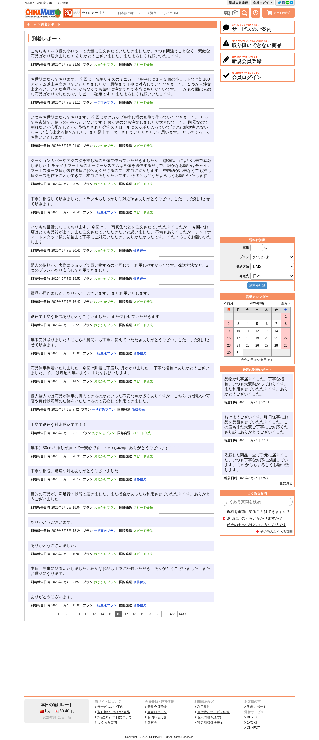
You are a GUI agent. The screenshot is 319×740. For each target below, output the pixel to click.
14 (102, 614)
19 (142, 614)
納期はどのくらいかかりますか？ (255, 518)
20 (150, 614)
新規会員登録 (238, 2)
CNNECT (253, 728)
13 (94, 614)
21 (158, 614)
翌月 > (286, 303)
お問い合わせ (157, 717)
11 (78, 614)
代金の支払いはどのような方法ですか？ (258, 525)
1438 (171, 614)
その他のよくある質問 (276, 531)
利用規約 (203, 707)
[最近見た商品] (255, 13)
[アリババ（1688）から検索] (76, 13)
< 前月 (228, 303)
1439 (182, 614)
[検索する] (244, 13)
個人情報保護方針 (210, 717)
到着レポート (256, 707)
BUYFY (252, 717)
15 (110, 614)
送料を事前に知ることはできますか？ (258, 512)
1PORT (252, 722)
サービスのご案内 (110, 707)
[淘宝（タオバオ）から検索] (68, 13)
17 (126, 614)
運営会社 (153, 722)
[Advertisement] (120, 658)
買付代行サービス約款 (213, 712)
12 (86, 614)
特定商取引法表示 (210, 722)
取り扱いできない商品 (113, 712)
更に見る (286, 483)
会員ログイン (263, 2)
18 (134, 614)
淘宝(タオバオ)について (114, 717)
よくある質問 (107, 722)
